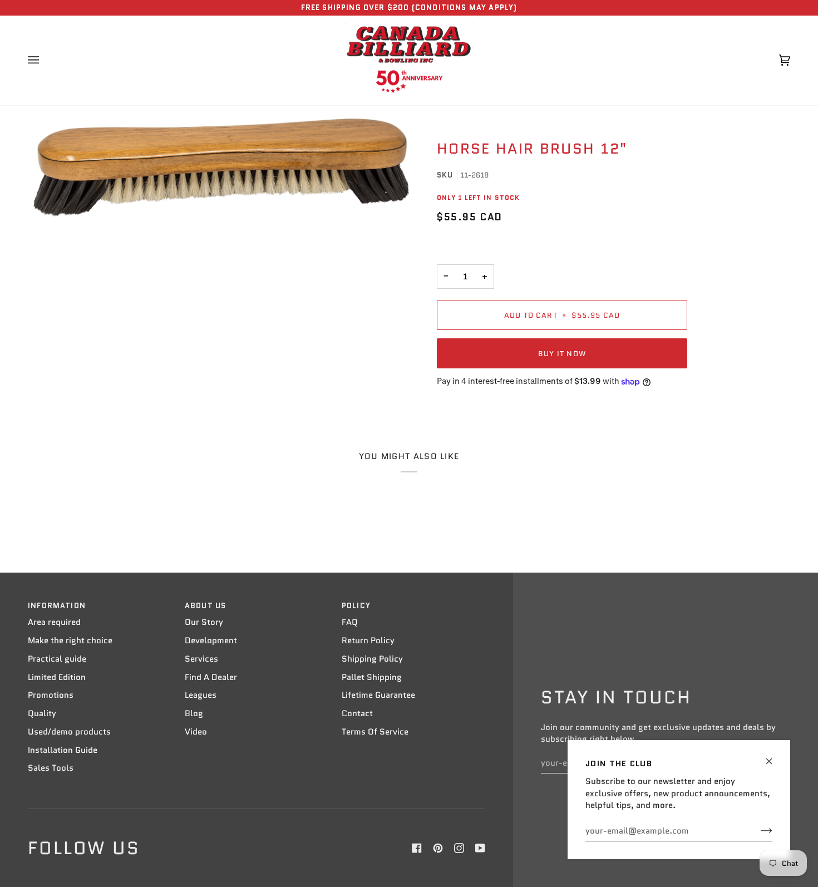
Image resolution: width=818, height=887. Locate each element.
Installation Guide (62, 750)
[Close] (773, 756)
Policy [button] (356, 605)
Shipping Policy (372, 658)
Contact (357, 713)
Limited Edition (57, 677)
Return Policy (368, 640)
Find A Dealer (211, 677)
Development (211, 640)
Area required (54, 622)
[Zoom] (221, 168)
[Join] (757, 831)
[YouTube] (480, 848)
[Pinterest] (438, 848)
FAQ (350, 622)
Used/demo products (69, 731)
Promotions (50, 695)
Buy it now (562, 353)
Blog (194, 713)
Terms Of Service (375, 731)
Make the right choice (70, 640)
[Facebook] (417, 848)
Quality (42, 713)
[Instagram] (459, 848)
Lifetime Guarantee (378, 695)
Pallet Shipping (372, 677)
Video (196, 731)
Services (201, 658)
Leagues (200, 695)
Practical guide (57, 658)
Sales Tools (50, 767)
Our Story (204, 622)
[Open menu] (44, 61)
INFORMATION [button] (57, 605)
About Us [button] (205, 605)
